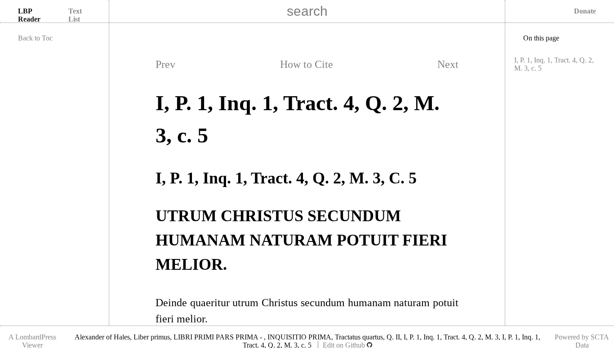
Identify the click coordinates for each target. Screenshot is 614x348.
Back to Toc (35, 38)
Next (447, 64)
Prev (165, 64)
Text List (75, 15)
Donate (585, 11)
